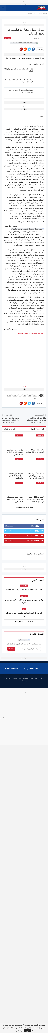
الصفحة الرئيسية (29, 668)
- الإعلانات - (24, 386)
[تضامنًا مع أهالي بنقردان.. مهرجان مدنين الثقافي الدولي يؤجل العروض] (39, 92)
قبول (27, 1031)
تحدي (29, 395)
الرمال (34, 395)
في (20, 395)
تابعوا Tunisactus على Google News (31, 333)
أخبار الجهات (7, 38)
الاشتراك (10, 649)
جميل (24, 395)
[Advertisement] (24, 359)
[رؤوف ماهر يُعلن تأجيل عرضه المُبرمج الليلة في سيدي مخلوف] (39, 82)
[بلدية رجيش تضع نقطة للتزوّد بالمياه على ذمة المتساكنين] (13, 488)
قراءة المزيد (19, 1030)
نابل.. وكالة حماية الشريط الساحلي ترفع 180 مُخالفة (24, 589)
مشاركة (9, 395)
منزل (35, 398)
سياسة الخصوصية (11, 668)
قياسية (15, 395)
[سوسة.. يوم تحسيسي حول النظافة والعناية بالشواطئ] (13, 464)
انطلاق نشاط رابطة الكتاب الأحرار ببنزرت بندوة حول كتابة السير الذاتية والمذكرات (36, 420)
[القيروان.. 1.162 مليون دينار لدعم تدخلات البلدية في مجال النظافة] (34, 488)
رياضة (24, 609)
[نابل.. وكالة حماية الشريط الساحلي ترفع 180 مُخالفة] (39, 71)
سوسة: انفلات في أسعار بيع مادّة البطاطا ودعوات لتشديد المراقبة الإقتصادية (10, 420)
